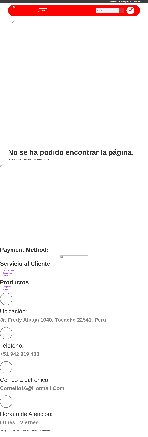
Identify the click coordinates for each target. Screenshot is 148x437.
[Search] (121, 10)
